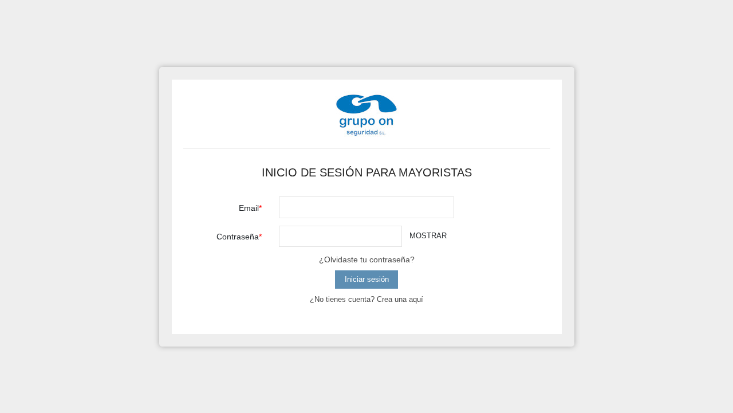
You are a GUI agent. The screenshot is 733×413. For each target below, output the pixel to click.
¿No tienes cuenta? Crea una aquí (366, 299)
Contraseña (237, 236)
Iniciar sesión (367, 279)
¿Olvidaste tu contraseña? (367, 259)
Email (249, 208)
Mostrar (428, 235)
